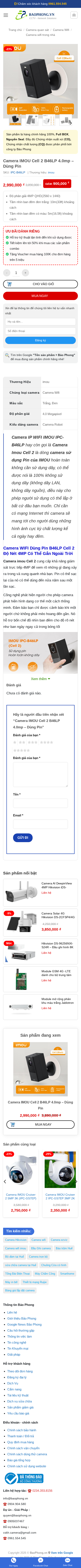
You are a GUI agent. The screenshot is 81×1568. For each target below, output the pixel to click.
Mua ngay (40, 296)
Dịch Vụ (12, 1383)
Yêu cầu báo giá (18, 1413)
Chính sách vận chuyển (23, 1448)
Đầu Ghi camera (41, 1248)
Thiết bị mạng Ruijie (35, 1282)
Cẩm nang (14, 1389)
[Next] (71, 81)
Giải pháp (13, 1354)
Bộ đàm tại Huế (14, 1256)
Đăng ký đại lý (17, 1377)
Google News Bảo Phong (24, 1324)
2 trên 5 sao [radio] (21, 742)
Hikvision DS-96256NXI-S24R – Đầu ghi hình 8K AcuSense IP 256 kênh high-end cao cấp (57, 949)
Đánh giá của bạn (26, 735)
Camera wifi (39, 1239)
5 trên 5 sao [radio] (21, 750)
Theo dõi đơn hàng (20, 1371)
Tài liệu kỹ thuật (17, 1395)
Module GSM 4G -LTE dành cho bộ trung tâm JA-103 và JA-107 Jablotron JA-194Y (56, 977)
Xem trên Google (62, 1552)
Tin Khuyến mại (17, 1348)
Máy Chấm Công (45, 1273)
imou (51, 172)
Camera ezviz (59, 1239)
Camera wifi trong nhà (40, 34)
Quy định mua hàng (20, 1442)
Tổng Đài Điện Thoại (17, 1273)
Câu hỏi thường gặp (20, 1330)
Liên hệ (12, 1312)
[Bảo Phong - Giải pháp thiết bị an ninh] (36, 15)
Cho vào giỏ (43, 284)
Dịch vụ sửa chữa (19, 1401)
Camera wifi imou (15, 1248)
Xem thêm (39, 679)
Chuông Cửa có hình (53, 1265)
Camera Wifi (61, 29)
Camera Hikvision (15, 1239)
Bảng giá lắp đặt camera (19, 1290)
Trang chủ (15, 29)
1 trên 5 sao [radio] (14, 742)
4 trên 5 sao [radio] (46, 742)
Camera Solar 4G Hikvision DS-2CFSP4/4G (58, 915)
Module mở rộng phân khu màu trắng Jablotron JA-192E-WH (58, 1002)
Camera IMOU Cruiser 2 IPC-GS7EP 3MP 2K (60, 1196)
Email (18, 815)
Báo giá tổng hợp (18, 1460)
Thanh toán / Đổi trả (20, 1436)
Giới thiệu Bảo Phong (21, 1318)
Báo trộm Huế (64, 1248)
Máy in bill (11, 1282)
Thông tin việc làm (19, 1336)
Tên (17, 794)
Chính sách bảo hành (21, 1430)
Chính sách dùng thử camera (27, 1454)
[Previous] (10, 81)
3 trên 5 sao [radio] (32, 742)
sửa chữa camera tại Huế (20, 1265)
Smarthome (67, 1273)
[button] (6, 15)
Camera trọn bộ (38, 1256)
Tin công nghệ (16, 1342)
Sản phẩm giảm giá (20, 1407)
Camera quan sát (37, 29)
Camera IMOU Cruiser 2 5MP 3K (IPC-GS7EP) (20, 1196)
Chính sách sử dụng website (26, 1466)
